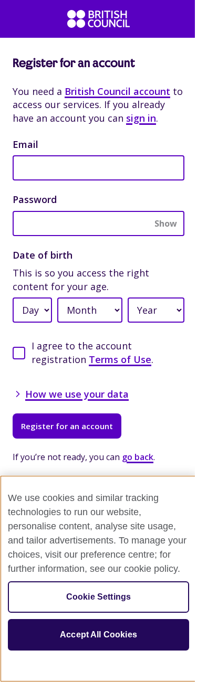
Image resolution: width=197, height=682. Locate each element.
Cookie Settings (98, 596)
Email (25, 144)
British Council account (117, 91)
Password (35, 199)
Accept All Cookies (98, 634)
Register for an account (67, 426)
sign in (141, 118)
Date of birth (42, 255)
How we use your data (77, 394)
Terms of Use (120, 359)
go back (137, 457)
